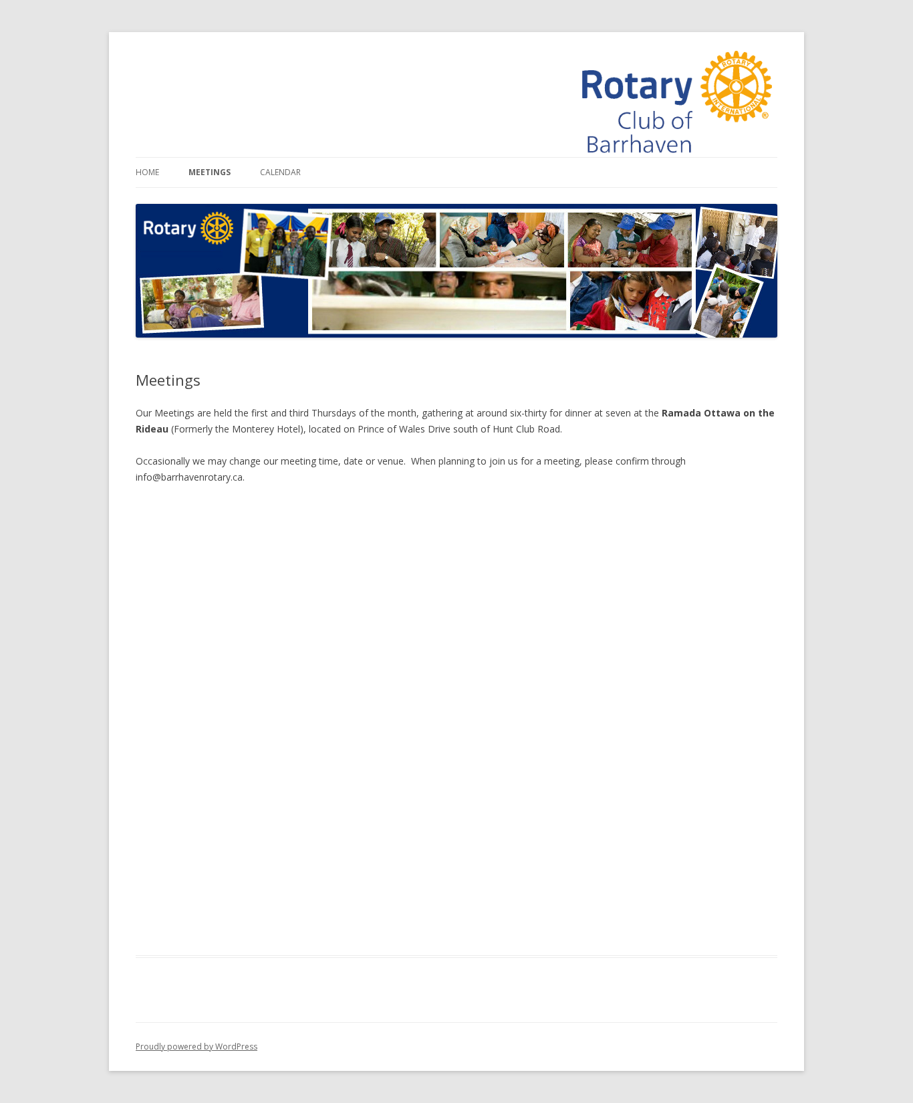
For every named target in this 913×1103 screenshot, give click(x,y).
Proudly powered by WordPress (196, 1046)
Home (147, 172)
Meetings (209, 172)
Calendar (280, 172)
